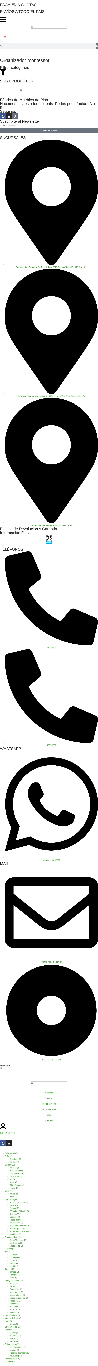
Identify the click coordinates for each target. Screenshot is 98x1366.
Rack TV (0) (15, 1310)
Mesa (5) (13, 1278)
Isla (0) (12, 1179)
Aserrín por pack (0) (18, 1347)
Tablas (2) (14, 1188)
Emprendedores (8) (13, 1237)
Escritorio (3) (15, 1217)
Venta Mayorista (49, 1109)
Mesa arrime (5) (16, 1292)
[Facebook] (3, 116)
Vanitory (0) (14, 1162)
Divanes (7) (14, 1214)
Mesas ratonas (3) (17, 1295)
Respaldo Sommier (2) (19, 1226)
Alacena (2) (14, 1168)
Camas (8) (14, 1333)
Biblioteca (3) (15, 1205)
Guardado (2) (15, 1159)
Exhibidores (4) (16, 1243)
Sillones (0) (14, 1312)
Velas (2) (13, 1197)
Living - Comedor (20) (14, 1281)
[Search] (97, 46)
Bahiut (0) (14, 1283)
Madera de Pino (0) (13, 1318)
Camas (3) (14, 1324)
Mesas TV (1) (15, 1301)
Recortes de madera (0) (20, 1353)
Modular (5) (14, 1304)
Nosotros (49, 1093)
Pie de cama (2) (16, 1223)
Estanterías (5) (16, 1176)
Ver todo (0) (10, 1362)
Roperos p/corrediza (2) (20, 1231)
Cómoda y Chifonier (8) (19, 1211)
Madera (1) (14, 1350)
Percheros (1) (15, 1307)
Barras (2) (14, 1286)
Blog (49, 1115)
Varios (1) (14, 1194)
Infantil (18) (9, 1252)
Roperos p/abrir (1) (17, 1228)
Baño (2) (8, 1156)
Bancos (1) (14, 1272)
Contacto (49, 1120)
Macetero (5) (15, 1275)
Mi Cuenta (7, 1133)
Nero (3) (8, 1321)
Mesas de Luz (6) (17, 1220)
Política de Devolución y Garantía (28, 529)
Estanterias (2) (16, 1289)
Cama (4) (13, 1255)
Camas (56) (14, 1208)
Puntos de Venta (49, 1104)
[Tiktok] (15, 116)
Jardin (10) (9, 1269)
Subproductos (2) (12, 1344)
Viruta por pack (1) (17, 1356)
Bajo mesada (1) (17, 1171)
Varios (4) (14, 1263)
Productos (49, 1098)
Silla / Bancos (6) (17, 1185)
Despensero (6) (16, 1174)
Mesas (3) (14, 1338)
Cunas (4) (14, 1260)
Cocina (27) (10, 1165)
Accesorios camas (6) (19, 1202)
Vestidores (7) (15, 1234)
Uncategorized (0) (12, 1359)
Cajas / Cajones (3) (18, 1240)
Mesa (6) (13, 1182)
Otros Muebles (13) (13, 1327)
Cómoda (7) (15, 1257)
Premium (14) (10, 1330)
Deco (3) (8, 1191)
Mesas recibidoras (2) (19, 1298)
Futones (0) (9, 1249)
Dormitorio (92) (11, 1200)
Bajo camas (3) (11, 1153)
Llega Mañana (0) (12, 1315)
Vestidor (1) (14, 1266)
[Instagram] (9, 116)
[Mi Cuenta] (3, 1126)
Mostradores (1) (16, 1246)
